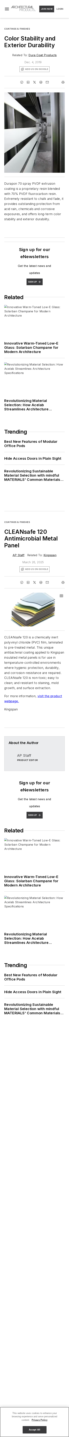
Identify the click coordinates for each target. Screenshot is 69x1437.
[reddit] (41, 82)
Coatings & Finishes (17, 28)
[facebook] (22, 82)
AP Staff (18, 555)
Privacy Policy (39, 1420)
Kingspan (50, 555)
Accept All (34, 1429)
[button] (7, 9)
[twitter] (34, 82)
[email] (47, 82)
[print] (63, 82)
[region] (34, 1422)
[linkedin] (28, 82)
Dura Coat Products (42, 55)
